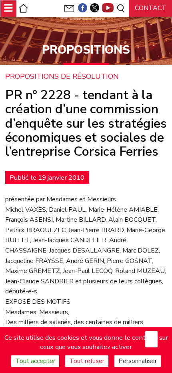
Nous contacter (150, 10)
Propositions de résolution (62, 76)
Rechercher (120, 8)
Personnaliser (137, 361)
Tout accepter (35, 361)
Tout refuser (86, 361)
